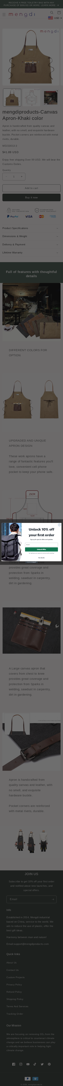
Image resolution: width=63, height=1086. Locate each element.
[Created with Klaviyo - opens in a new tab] (31, 562)
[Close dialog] (59, 524)
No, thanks (41, 558)
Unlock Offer (41, 549)
